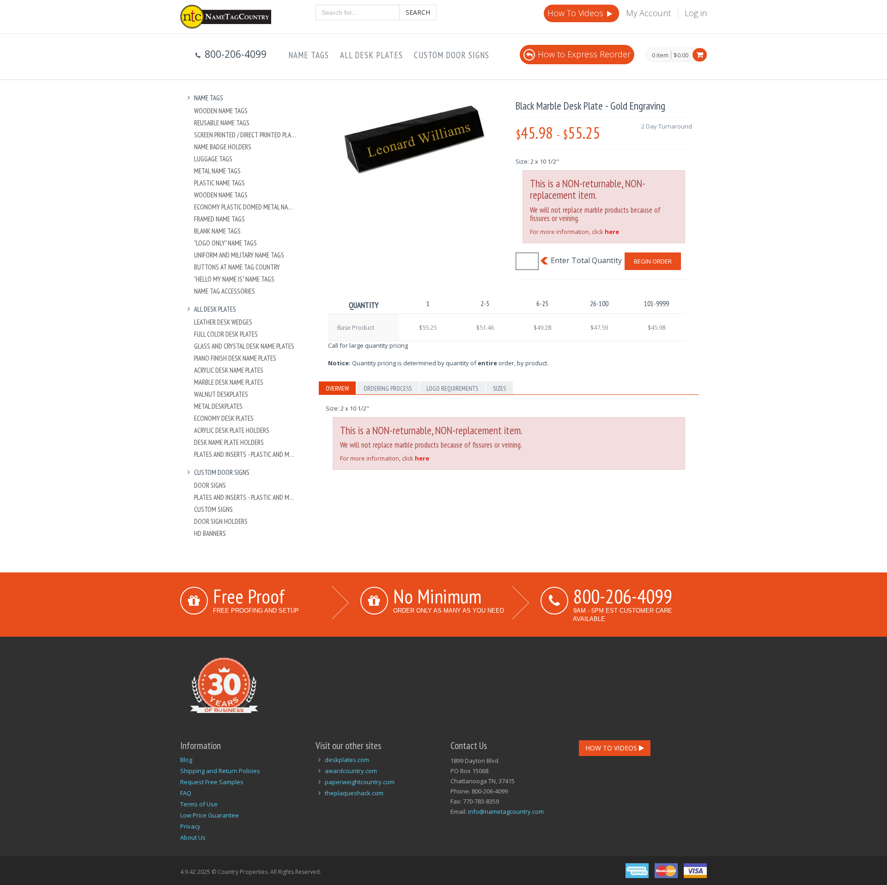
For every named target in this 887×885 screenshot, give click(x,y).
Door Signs (210, 485)
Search (418, 12)
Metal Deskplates (218, 406)
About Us (193, 837)
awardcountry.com (351, 771)
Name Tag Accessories (224, 291)
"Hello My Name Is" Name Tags (234, 279)
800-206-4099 (622, 596)
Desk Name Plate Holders (229, 442)
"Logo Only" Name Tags (225, 243)
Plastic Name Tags (219, 182)
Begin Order (653, 261)
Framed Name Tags (219, 219)
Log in (696, 12)
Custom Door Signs (451, 55)
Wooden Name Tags (221, 110)
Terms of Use (199, 804)
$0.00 (681, 55)
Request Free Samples (211, 782)
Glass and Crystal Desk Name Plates (244, 346)
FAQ (185, 793)
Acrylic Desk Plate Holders (231, 430)
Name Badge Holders (222, 146)
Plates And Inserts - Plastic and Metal (245, 454)
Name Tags (308, 55)
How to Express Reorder (584, 54)
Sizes (499, 388)
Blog (186, 760)
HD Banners (210, 533)
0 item (660, 55)
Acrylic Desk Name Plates (228, 370)
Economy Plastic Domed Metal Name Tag (245, 207)
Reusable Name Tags (221, 122)
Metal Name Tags (217, 170)
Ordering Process (388, 388)
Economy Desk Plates (224, 418)
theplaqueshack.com (354, 793)
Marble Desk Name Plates (228, 382)
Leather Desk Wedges (223, 322)
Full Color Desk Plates (226, 334)
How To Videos (576, 12)
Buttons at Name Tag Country (237, 267)
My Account (648, 12)
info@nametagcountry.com (506, 811)
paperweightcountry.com (360, 782)
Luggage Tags (213, 158)
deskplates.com (347, 760)
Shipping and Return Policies (220, 771)
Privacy (190, 826)
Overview (337, 388)
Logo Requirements (452, 388)
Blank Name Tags (217, 231)
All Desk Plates (371, 55)
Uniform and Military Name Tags (239, 255)
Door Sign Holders (221, 521)
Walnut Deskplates (221, 394)
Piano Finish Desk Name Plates (235, 358)
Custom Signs (213, 509)
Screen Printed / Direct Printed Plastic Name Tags (245, 134)
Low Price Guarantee (209, 815)
